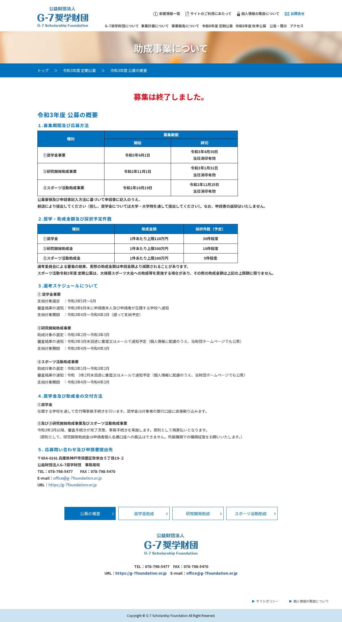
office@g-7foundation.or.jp (77, 478)
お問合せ (298, 13)
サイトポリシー (267, 601)
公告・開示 (278, 25)
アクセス (297, 25)
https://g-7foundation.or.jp (72, 484)
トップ (43, 70)
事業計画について (155, 25)
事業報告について (185, 25)
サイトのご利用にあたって (211, 13)
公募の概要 (90, 513)
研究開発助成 (198, 513)
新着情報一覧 (169, 13)
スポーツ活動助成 (251, 513)
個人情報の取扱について (260, 13)
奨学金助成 (144, 513)
